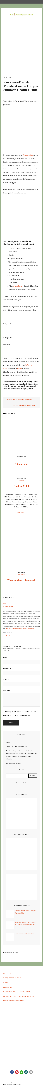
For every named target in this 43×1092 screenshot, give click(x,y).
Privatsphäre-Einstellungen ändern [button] (16, 992)
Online (19, 368)
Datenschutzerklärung (12, 978)
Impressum (7, 973)
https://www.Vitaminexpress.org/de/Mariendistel (20, 629)
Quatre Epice (17, 286)
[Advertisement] (21, 54)
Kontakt (6, 982)
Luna (5, 604)
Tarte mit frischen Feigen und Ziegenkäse (19, 399)
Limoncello (21, 464)
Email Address (8, 668)
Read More (20, 512)
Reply (8, 636)
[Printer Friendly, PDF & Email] (9, 395)
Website (6, 679)
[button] (12, 1072)
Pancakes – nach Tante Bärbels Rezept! (24, 405)
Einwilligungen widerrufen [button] (13, 1001)
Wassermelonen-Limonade (21, 580)
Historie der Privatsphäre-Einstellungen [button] (18, 996)
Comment (6, 690)
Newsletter (7, 987)
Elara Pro (6, 1082)
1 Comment (21, 459)
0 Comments (21, 574)
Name (5, 657)
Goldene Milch (28, 155)
